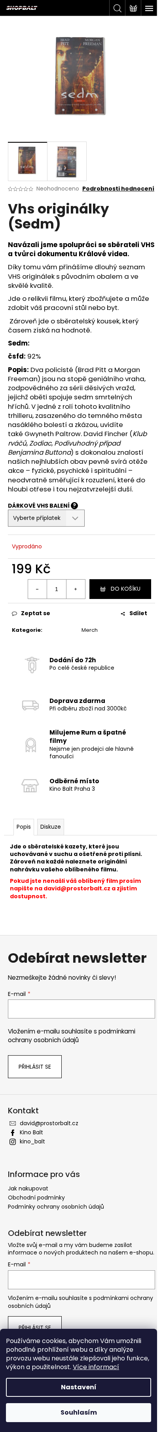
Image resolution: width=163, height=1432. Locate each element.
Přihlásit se (35, 1067)
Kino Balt (31, 1132)
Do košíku (125, 589)
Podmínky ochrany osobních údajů (56, 1207)
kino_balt (32, 1141)
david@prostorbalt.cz (77, 888)
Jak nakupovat (28, 1188)
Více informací (96, 1367)
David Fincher (105, 433)
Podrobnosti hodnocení (118, 189)
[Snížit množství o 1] (37, 589)
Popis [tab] (24, 827)
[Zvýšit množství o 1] (75, 589)
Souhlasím (79, 1412)
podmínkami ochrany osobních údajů (71, 1035)
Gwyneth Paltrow (53, 433)
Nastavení (79, 1387)
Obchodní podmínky (36, 1198)
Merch (90, 630)
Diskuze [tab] (50, 827)
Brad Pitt (92, 369)
